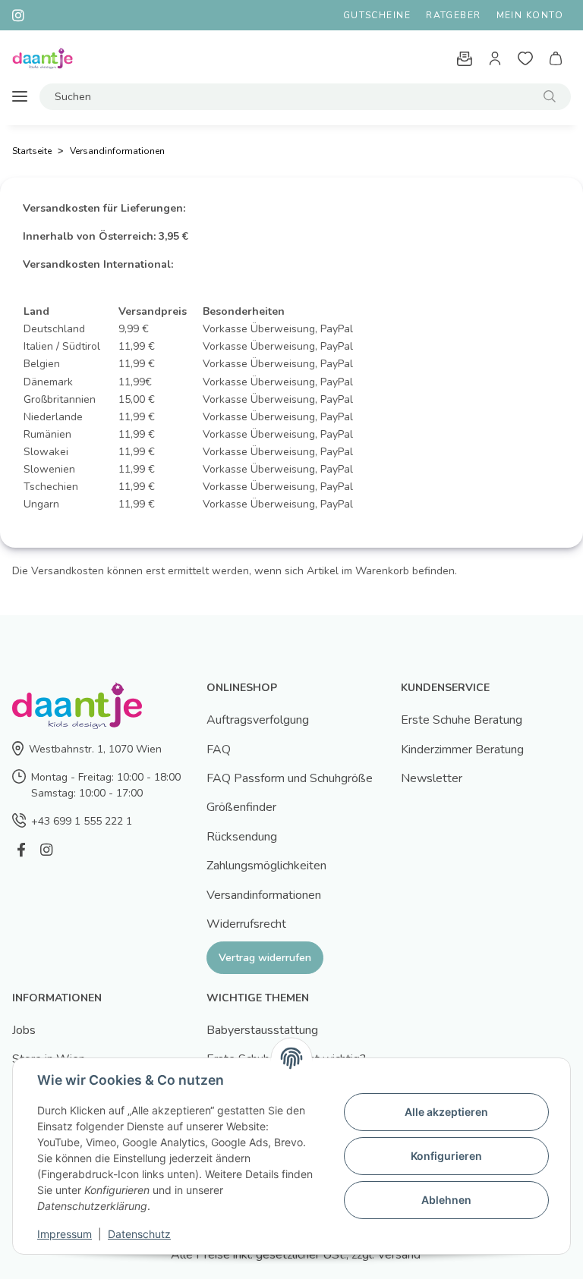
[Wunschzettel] (525, 58)
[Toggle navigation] (19, 96)
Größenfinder (241, 807)
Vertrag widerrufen (265, 958)
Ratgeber (453, 15)
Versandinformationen (263, 895)
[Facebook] (21, 850)
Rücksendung (241, 836)
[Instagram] (46, 850)
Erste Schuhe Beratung (461, 720)
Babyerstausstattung (262, 1030)
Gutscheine (377, 15)
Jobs (24, 1030)
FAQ (218, 749)
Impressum (64, 1233)
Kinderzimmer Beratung (462, 749)
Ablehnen (446, 1199)
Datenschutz (139, 1233)
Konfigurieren (446, 1155)
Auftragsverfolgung (257, 720)
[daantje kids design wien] (42, 59)
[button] (495, 58)
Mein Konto (529, 15)
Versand (399, 1254)
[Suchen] (549, 96)
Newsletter (431, 778)
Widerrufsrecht (246, 924)
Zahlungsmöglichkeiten (266, 865)
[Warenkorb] (555, 58)
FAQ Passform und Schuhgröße (289, 778)
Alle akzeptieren (446, 1111)
